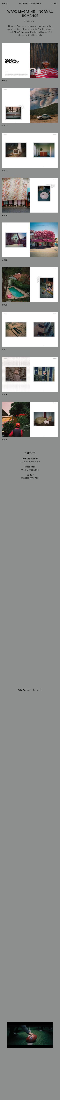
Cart (55, 3)
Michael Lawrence (30, 3)
